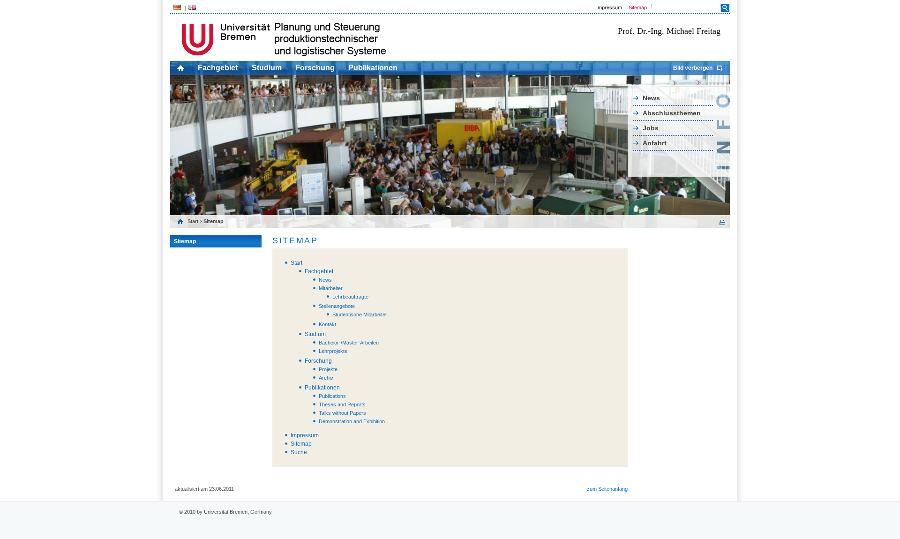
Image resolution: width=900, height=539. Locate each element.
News (651, 98)
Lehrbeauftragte (350, 296)
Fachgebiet (218, 68)
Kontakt (327, 324)
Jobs (651, 128)
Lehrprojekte (333, 351)
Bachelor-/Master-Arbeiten (349, 342)
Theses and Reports (342, 404)
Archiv (326, 378)
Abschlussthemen (672, 113)
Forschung (315, 68)
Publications (332, 396)
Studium (267, 68)
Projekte (328, 369)
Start (193, 221)
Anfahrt (655, 143)
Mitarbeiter (331, 288)
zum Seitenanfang (607, 489)
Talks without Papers (342, 413)
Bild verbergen (692, 68)
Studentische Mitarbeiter (359, 314)
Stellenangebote (337, 306)
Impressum (609, 7)
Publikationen (373, 68)
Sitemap (638, 7)
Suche (299, 452)
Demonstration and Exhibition (352, 421)
